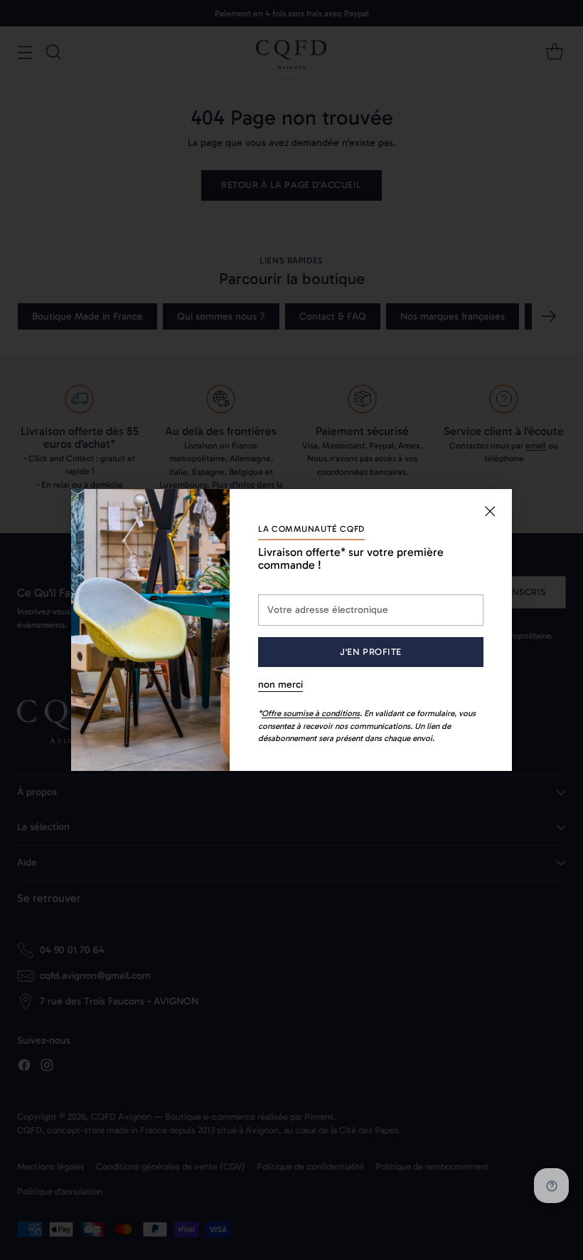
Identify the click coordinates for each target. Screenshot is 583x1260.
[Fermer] (489, 511)
